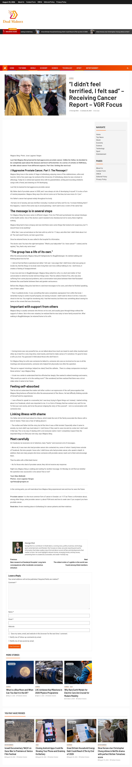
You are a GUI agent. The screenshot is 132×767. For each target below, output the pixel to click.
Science (55, 68)
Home (12, 68)
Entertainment (92, 68)
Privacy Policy (61, 2)
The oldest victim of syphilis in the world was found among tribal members (71, 562)
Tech (71, 686)
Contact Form (31, 2)
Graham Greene (22, 696)
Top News (22, 68)
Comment (12, 582)
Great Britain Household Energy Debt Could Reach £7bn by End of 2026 (46, 32)
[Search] (127, 68)
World (33, 68)
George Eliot (75, 110)
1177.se (64, 497)
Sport (79, 68)
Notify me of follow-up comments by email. (25, 637)
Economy (43, 68)
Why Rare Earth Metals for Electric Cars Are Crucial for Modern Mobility (76, 692)
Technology (67, 68)
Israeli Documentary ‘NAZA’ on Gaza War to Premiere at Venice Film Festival (19, 751)
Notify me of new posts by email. (22, 641)
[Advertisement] (66, 49)
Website (11, 627)
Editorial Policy (49, 2)
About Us (21, 2)
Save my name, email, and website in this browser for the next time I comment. (39, 634)
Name (11, 612)
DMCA (40, 2)
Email (10, 619)
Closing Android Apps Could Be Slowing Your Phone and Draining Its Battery (50, 751)
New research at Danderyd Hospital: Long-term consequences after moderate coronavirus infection (28, 563)
